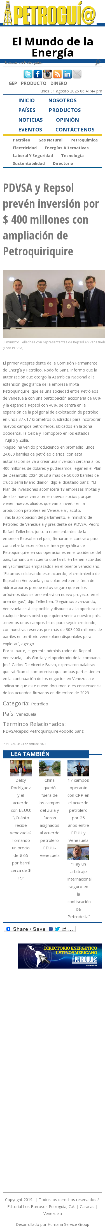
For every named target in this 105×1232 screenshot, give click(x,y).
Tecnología (72, 155)
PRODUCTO (33, 83)
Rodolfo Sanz (71, 731)
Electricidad (25, 147)
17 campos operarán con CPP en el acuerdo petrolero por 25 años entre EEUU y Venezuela (78, 810)
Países (26, 110)
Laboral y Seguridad (33, 155)
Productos (65, 110)
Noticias (30, 119)
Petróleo (21, 140)
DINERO (58, 83)
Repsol (22, 731)
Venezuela (26, 714)
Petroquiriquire (44, 731)
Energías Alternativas (67, 147)
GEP (13, 83)
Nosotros (62, 100)
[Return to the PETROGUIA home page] (50, 23)
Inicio (26, 100)
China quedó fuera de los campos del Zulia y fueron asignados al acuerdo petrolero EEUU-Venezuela (49, 817)
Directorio (63, 163)
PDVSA (9, 731)
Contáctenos (74, 129)
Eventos (30, 129)
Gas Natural (50, 140)
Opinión (67, 119)
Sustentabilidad (29, 163)
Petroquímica (84, 140)
